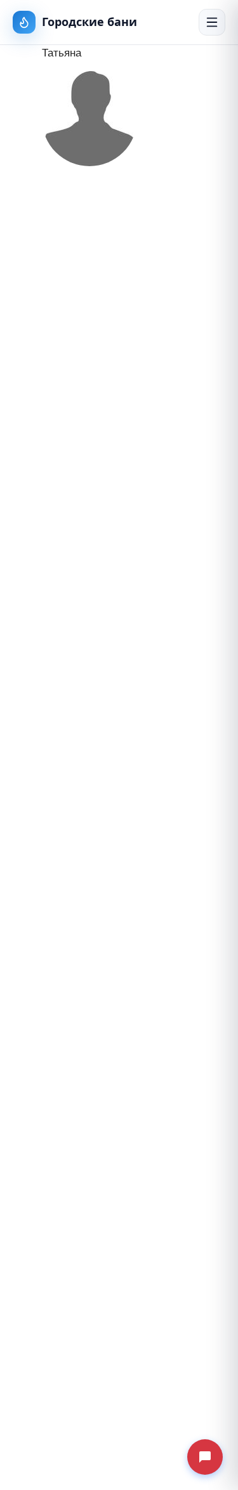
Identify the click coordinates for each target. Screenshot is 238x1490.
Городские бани (89, 21)
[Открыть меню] (212, 22)
